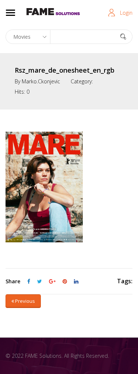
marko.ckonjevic (41, 81)
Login (126, 12)
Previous (24, 301)
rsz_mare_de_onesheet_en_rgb (64, 70)
